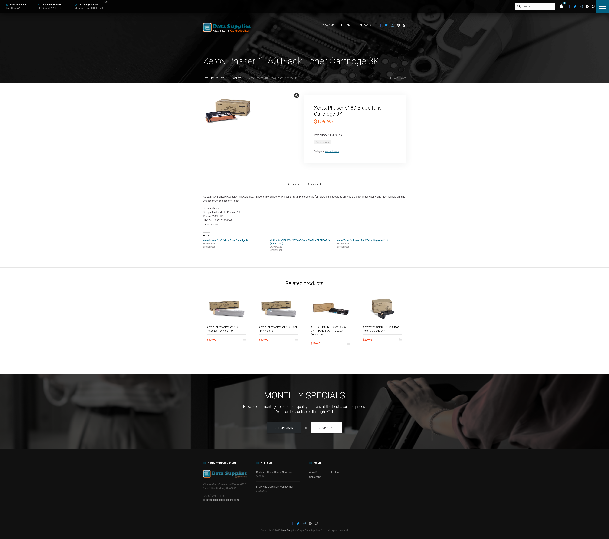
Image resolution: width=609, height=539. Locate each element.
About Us (328, 25)
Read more (349, 343)
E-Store (346, 25)
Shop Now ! (326, 428)
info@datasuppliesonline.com (222, 499)
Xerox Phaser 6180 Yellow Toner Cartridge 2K (225, 240)
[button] (296, 95)
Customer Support (51, 4)
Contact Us (365, 25)
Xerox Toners (332, 151)
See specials (284, 428)
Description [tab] (294, 184)
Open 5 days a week (88, 4)
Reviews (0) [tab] (315, 184)
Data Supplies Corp (292, 530)
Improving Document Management (275, 486)
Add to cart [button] (245, 339)
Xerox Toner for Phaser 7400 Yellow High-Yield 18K (362, 240)
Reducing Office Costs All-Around (275, 472)
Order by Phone (17, 4)
